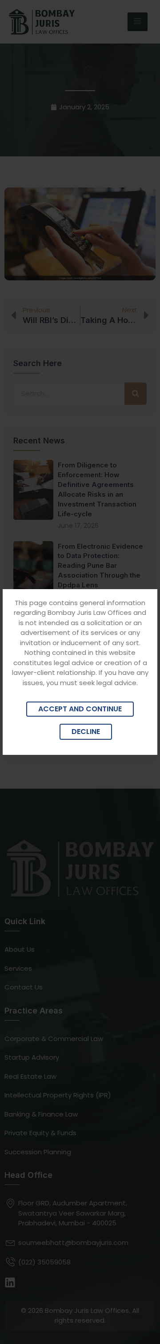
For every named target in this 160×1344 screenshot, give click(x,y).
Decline (86, 731)
